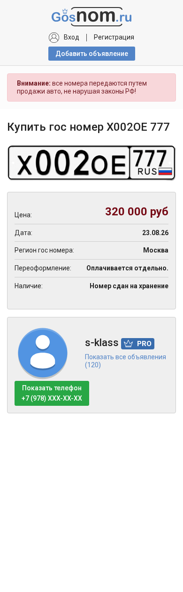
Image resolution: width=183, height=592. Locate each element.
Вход (71, 37)
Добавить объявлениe (91, 53)
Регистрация (114, 37)
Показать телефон (52, 393)
